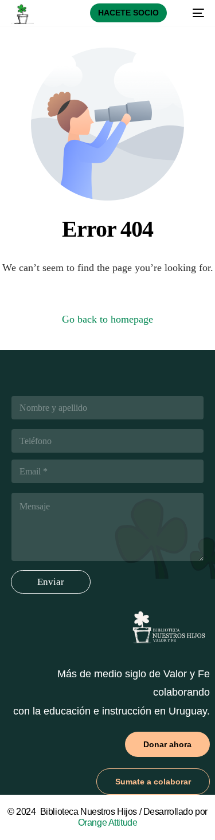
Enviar (50, 581)
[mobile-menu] (192, 13)
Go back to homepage (107, 319)
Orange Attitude (108, 822)
